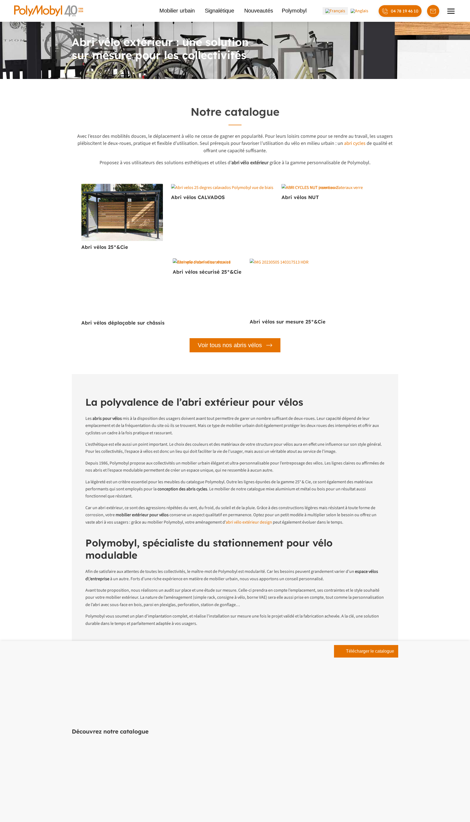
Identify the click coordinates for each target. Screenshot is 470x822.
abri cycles (355, 143)
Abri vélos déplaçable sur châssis (123, 323)
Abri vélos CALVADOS (198, 197)
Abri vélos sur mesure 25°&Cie (288, 322)
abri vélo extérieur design (249, 522)
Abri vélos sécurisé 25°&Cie (207, 272)
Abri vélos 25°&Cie (104, 247)
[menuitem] (335, 11)
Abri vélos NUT (300, 197)
